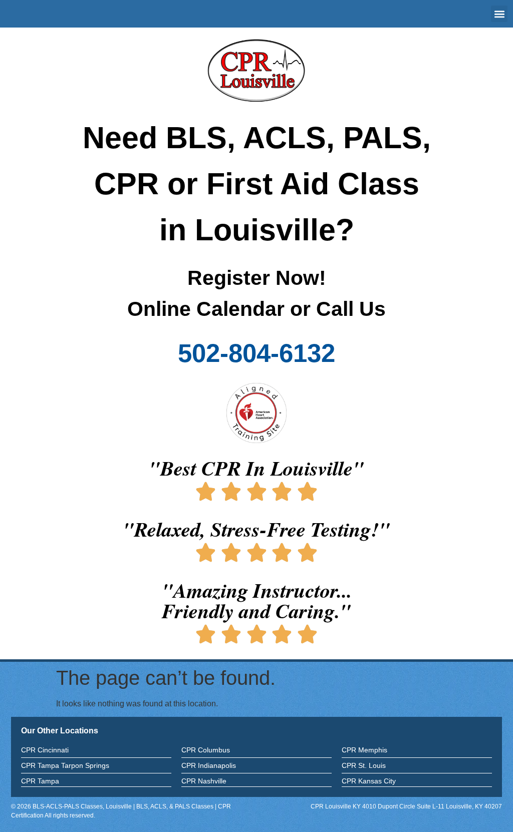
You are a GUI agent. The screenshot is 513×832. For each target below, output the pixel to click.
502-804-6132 (256, 353)
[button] (499, 14)
